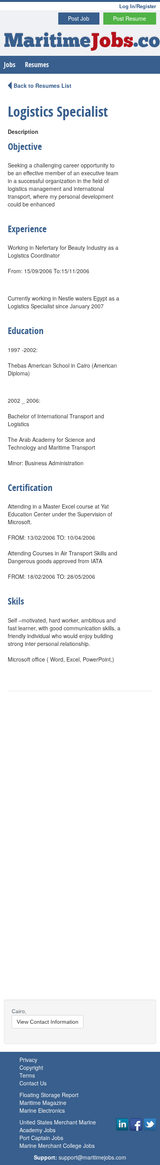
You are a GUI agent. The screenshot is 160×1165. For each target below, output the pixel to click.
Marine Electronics (42, 1110)
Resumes (37, 64)
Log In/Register (137, 6)
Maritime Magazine (42, 1102)
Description (23, 131)
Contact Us (33, 1083)
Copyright (31, 1067)
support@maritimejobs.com (92, 1157)
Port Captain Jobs (41, 1138)
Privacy (28, 1060)
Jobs (10, 64)
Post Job (78, 18)
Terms (27, 1075)
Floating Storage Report (48, 1095)
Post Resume (129, 18)
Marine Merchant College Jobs (57, 1145)
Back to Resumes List (42, 85)
